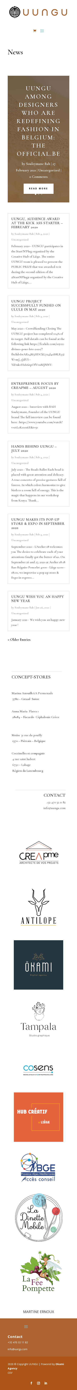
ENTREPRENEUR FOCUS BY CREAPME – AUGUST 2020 (35, 386)
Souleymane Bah (38, 164)
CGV (10, 1372)
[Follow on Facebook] (31, 1383)
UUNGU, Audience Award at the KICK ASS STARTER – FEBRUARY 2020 (37, 223)
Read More (38, 188)
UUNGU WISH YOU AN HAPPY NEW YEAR (37, 599)
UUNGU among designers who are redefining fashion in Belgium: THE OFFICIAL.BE (38, 121)
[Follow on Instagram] (38, 1383)
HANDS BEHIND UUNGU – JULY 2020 (34, 448)
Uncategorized (49, 170)
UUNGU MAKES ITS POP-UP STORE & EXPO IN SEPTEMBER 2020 (38, 523)
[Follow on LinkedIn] (46, 1383)
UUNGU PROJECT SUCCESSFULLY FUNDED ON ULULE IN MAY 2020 (36, 305)
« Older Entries (19, 639)
